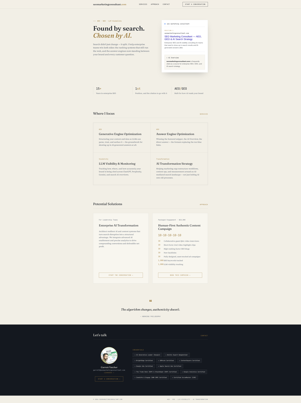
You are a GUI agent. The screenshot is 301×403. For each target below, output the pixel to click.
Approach (155, 4)
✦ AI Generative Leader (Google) (147, 355)
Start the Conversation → (121, 275)
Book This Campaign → (180, 275)
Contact (166, 4)
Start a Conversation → (109, 379)
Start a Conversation (195, 4)
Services (143, 4)
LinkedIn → (109, 373)
